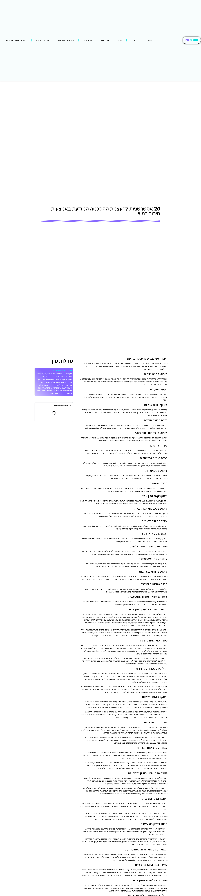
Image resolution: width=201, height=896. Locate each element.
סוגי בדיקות (105, 40)
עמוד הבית (148, 40)
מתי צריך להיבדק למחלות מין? (16, 40)
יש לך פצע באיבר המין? (65, 40)
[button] (38, 406)
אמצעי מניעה (87, 40)
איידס (120, 40)
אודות (133, 40)
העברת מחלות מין (42, 40)
